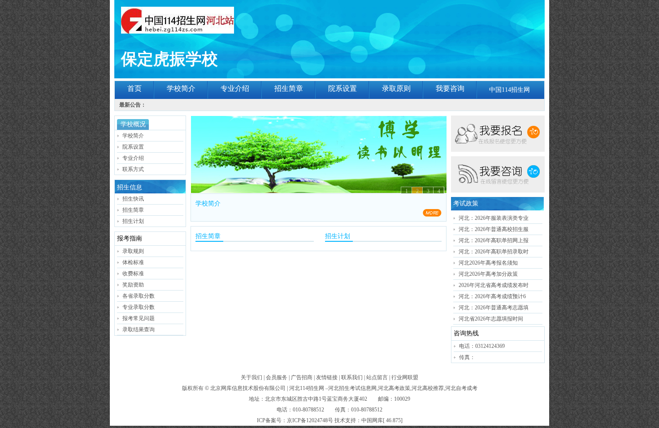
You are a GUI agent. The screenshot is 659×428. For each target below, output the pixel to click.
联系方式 (133, 169)
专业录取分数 (138, 307)
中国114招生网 (509, 89)
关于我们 (251, 377)
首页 (134, 88)
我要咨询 (450, 88)
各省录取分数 (138, 296)
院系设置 (342, 88)
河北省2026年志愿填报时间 (491, 319)
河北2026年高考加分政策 (488, 274)
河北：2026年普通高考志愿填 (494, 307)
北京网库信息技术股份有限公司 (248, 388)
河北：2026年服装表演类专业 (494, 218)
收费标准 (133, 273)
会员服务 (276, 377)
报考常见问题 (138, 318)
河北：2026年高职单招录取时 (494, 251)
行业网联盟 (404, 377)
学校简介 (181, 88)
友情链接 (327, 377)
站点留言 (377, 377)
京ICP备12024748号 (310, 420)
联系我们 (352, 377)
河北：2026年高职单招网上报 (494, 240)
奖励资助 (133, 285)
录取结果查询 (138, 329)
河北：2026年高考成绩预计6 (492, 296)
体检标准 (133, 262)
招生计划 (133, 221)
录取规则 (133, 251)
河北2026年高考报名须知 (488, 263)
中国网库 (372, 420)
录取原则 (396, 88)
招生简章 (288, 88)
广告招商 (301, 377)
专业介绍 (235, 88)
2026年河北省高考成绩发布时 (494, 285)
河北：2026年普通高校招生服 (494, 229)
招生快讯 (133, 199)
